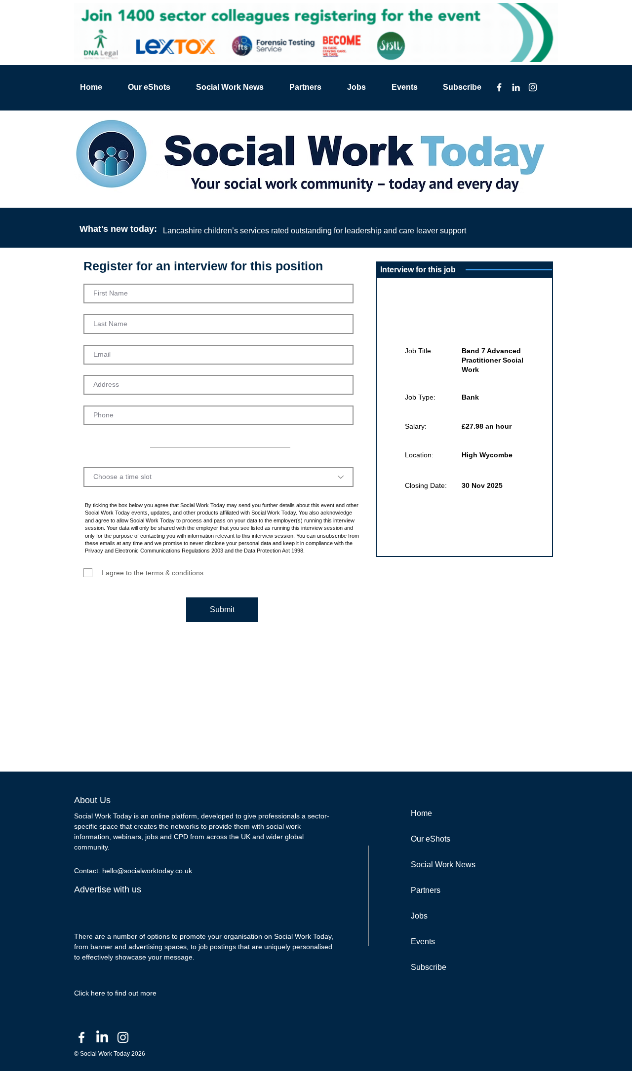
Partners (425, 890)
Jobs (419, 916)
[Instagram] (532, 87)
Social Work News (443, 864)
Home (421, 813)
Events (423, 941)
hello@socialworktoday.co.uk (147, 871)
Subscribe (428, 967)
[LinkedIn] (516, 87)
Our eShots (430, 839)
